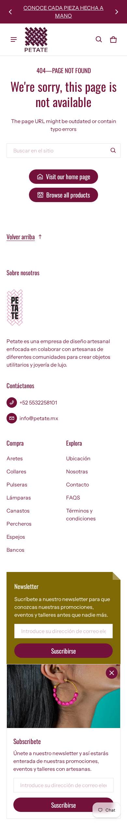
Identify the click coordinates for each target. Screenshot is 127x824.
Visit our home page (68, 176)
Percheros (19, 523)
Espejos (16, 536)
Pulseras (17, 484)
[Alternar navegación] (14, 39)
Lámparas (19, 497)
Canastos (18, 510)
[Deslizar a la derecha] (116, 12)
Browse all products (68, 194)
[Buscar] (113, 150)
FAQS (73, 497)
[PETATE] (36, 39)
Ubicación (78, 458)
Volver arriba (21, 236)
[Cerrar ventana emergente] (112, 673)
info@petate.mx (39, 418)
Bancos (15, 550)
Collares (16, 471)
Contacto (77, 484)
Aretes (15, 458)
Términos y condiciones (81, 514)
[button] (99, 39)
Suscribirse (63, 651)
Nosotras (77, 471)
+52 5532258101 (38, 402)
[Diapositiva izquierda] (10, 12)
